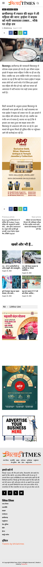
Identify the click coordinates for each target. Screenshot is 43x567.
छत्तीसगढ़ (10, 9)
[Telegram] (25, 33)
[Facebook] (11, 33)
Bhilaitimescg (8, 28)
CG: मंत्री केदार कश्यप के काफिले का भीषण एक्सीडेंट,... (30, 268)
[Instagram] (10, 493)
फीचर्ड (15, 9)
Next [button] (35, 387)
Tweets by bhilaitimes (13, 543)
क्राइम (4, 9)
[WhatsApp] (20, 33)
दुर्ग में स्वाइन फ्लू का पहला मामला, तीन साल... (10, 292)
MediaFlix (24, 564)
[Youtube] (21, 493)
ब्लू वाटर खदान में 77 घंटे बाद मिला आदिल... (30, 292)
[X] (15, 33)
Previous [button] (4, 387)
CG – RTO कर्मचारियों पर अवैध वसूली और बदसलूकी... (11, 267)
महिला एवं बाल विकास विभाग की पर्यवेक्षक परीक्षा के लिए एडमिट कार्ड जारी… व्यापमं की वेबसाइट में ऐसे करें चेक (32, 224)
